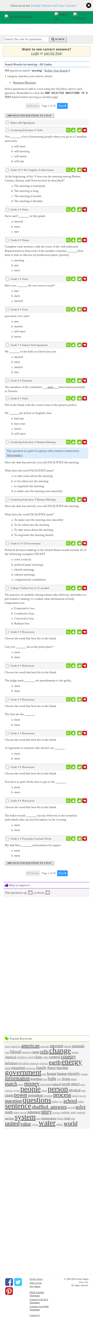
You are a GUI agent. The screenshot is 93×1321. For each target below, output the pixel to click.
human (62, 1074)
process (62, 1094)
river (61, 1102)
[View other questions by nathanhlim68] (73, 130)
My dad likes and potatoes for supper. (33, 845)
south (9, 1112)
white (59, 1124)
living (66, 1079)
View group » (15, 455)
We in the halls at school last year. (31, 351)
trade (73, 1118)
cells (44, 1051)
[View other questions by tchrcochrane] (73, 209)
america (16, 1046)
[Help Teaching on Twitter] (18, 1282)
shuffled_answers (49, 1106)
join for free (52, 53)
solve (80, 1106)
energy (71, 1061)
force (51, 1067)
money (32, 1083)
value (25, 1123)
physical (74, 1090)
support (81, 1112)
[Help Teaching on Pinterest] (9, 1291)
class (38, 1057)
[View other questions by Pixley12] (73, 345)
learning (36, 1079)
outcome (8, 1091)
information (17, 1078)
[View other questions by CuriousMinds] (73, 838)
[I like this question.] (79, 130)
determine (34, 1063)
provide (82, 1096)
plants (9, 1095)
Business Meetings (24, 82)
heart (44, 1074)
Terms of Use (36, 1283)
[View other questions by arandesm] (73, 588)
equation (18, 1068)
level (45, 1079)
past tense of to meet (17, 316)
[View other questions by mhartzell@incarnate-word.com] (73, 240)
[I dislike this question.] (84, 130)
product (75, 1096)
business (26, 1052)
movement (45, 1084)
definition (11, 1063)
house (51, 1073)
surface (9, 1118)
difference (44, 1063)
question (13, 1101)
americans (44, 1046)
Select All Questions (22, 122)
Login (35, 53)
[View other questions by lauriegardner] (73, 442)
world (70, 1123)
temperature (48, 1118)
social (71, 1107)
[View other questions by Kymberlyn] (73, 309)
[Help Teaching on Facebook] (9, 1282)
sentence (18, 1106)
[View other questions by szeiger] (73, 632)
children (22, 1057)
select (81, 1101)
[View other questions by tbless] (73, 543)
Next (61, 105)
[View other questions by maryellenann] (73, 380)
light (52, 1078)
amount (56, 1045)
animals (78, 1046)
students (65, 1112)
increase (84, 1074)
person (58, 1089)
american (30, 1045)
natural (56, 1084)
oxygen (16, 1090)
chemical (10, 1057)
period (44, 1090)
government (23, 1072)
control (54, 1056)
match (11, 1083)
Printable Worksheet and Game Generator (53, 5)
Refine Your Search (56, 70)
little (59, 1079)
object (75, 1084)
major (74, 1079)
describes (23, 1063)
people (30, 1089)
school (70, 1101)
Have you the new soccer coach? (30, 285)
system (25, 1117)
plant (83, 1090)
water (47, 1123)
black (7, 1052)
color (45, 1057)
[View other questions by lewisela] (73, 170)
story (46, 1111)
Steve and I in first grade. (25, 216)
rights (55, 1101)
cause (35, 1052)
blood (15, 1051)
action (7, 1046)
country (68, 1056)
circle (30, 1057)
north (66, 1084)
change (60, 1050)
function (62, 1068)
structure (56, 1113)
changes (75, 1052)
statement (34, 1112)
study (73, 1112)
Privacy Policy (36, 1279)
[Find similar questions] (68, 130)
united (12, 1123)
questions (37, 1100)
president (35, 1095)
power (20, 1095)
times (60, 1118)
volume (34, 1124)
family (41, 1067)
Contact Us (35, 1315)
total (67, 1118)
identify (73, 1073)
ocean (82, 1084)
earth (55, 1062)
